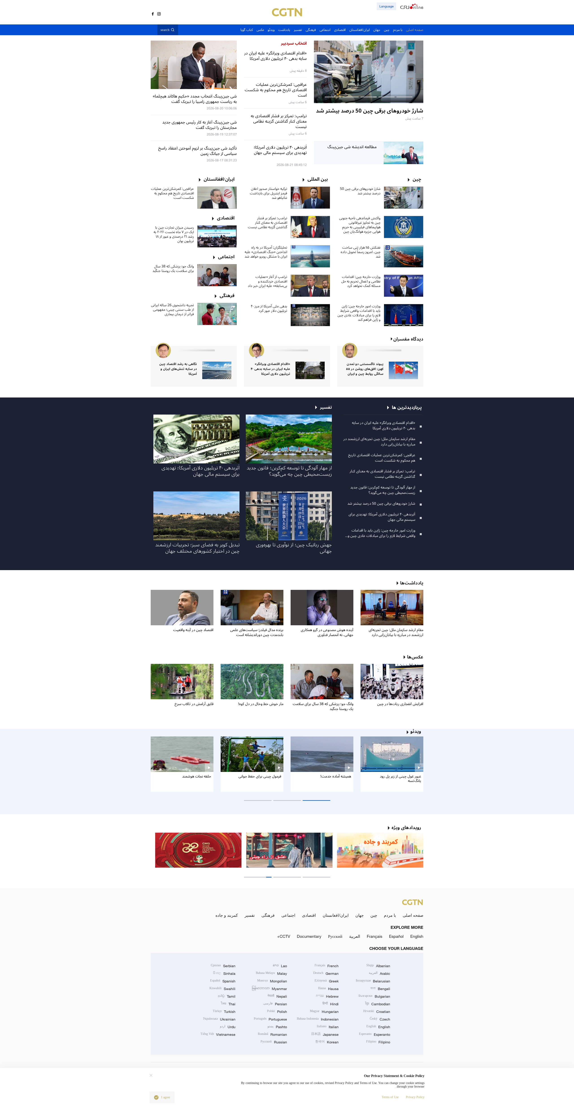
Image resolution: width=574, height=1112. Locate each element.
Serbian (223, 966)
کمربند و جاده (226, 915)
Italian (328, 1027)
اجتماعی (288, 915)
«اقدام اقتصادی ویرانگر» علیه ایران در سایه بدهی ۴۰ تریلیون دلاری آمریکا (270, 369)
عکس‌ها (415, 657)
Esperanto (374, 1034)
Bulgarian (374, 996)
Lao (280, 966)
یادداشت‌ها (411, 583)
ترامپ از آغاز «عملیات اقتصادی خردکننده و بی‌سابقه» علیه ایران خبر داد (267, 281)
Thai (228, 1004)
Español (396, 936)
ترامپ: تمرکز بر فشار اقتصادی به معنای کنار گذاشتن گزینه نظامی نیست (267, 222)
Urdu (227, 1027)
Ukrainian (219, 1019)
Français (374, 936)
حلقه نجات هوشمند (196, 776)
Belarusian (373, 981)
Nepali (277, 996)
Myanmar (269, 988)
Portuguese (270, 1019)
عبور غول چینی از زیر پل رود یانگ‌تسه (400, 778)
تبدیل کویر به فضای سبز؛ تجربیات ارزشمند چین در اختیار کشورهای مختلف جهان (197, 548)
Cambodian (377, 1004)
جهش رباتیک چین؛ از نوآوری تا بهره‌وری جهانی (294, 548)
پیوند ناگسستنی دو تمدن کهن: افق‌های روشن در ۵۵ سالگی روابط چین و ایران (364, 369)
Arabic (379, 973)
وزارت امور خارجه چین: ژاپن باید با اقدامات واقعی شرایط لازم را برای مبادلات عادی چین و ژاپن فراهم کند (358, 313)
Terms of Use (390, 1097)
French (327, 966)
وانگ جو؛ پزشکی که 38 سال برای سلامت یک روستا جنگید (173, 268)
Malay (271, 973)
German (326, 973)
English (416, 936)
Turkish (224, 1011)
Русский (335, 936)
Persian (275, 1004)
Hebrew (327, 996)
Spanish (222, 981)
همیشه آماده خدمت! (335, 776)
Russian (274, 1042)
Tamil (226, 996)
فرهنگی (268, 915)
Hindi (330, 1004)
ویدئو (415, 731)
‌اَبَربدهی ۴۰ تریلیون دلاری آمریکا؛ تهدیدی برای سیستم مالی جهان (381, 517)
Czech (380, 1019)
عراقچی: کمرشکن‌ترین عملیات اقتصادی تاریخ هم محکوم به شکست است (172, 193)
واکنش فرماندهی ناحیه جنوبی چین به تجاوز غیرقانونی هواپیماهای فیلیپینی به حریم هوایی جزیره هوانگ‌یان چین (359, 225)
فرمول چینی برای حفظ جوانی (259, 776)
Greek (327, 981)
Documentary (309, 936)
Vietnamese (217, 1034)
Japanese (325, 1034)
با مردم (390, 915)
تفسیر (250, 915)
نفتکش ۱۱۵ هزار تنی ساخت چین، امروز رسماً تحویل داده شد (360, 252)
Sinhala (224, 973)
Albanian (378, 966)
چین (373, 915)
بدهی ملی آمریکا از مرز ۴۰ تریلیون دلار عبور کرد (269, 308)
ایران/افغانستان (336, 915)
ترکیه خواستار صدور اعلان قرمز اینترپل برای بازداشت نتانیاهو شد (268, 193)
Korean (327, 1042)
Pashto (277, 1027)
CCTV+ (283, 936)
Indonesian (318, 1019)
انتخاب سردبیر (294, 43)
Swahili (222, 988)
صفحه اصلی (413, 915)
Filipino (378, 1042)
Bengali (380, 988)
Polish (277, 1011)
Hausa (328, 988)
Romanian (272, 1034)
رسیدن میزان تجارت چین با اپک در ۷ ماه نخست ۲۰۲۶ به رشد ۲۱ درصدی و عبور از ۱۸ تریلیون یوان (174, 234)
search (165, 30)
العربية (354, 936)
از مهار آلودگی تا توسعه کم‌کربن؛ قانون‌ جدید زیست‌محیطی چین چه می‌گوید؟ (382, 490)
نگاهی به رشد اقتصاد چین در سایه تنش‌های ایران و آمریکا (178, 369)
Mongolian (272, 981)
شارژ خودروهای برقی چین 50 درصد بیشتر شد (360, 191)
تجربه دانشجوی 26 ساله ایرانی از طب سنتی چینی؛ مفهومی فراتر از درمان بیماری (172, 309)
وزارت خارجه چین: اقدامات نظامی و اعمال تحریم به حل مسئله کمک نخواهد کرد (360, 281)
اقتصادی (309, 915)
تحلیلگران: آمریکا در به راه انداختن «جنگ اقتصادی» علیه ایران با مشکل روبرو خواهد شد (266, 252)
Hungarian (324, 1011)
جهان (359, 915)
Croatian (376, 1011)
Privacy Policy (415, 1097)
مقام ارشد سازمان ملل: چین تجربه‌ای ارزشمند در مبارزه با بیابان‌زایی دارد (379, 441)
